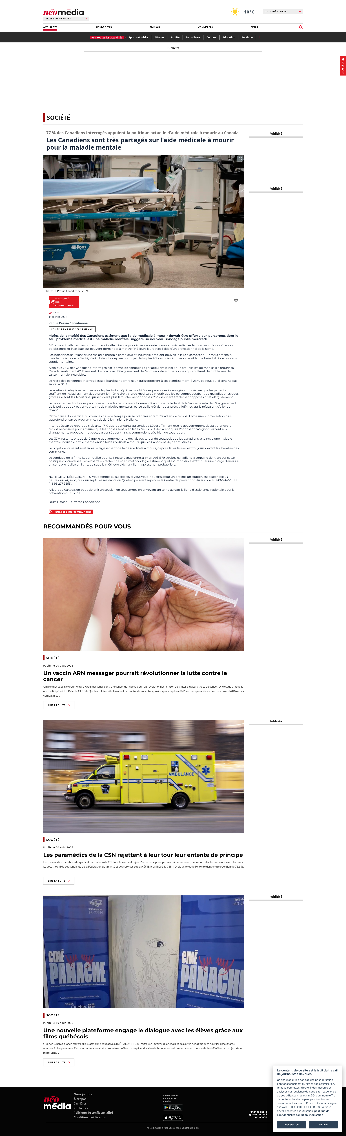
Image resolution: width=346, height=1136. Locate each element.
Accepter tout (292, 1124)
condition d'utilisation (309, 1114)
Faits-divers (193, 37)
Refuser (323, 1124)
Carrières (80, 1103)
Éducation (229, 37)
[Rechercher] (301, 27)
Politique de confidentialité (93, 1113)
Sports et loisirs (138, 37)
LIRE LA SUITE (56, 705)
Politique (247, 37)
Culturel (211, 37)
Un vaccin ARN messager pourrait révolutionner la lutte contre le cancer (135, 676)
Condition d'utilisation (90, 1117)
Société (174, 37)
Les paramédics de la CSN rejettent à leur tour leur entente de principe (143, 855)
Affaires (159, 37)
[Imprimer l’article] (236, 300)
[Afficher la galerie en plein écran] (240, 159)
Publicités (81, 1108)
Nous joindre (83, 1094)
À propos (80, 1099)
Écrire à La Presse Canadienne (72, 329)
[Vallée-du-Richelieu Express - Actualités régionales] (63, 12)
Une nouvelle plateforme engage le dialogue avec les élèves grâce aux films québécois (143, 1033)
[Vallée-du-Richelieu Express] (57, 1107)
